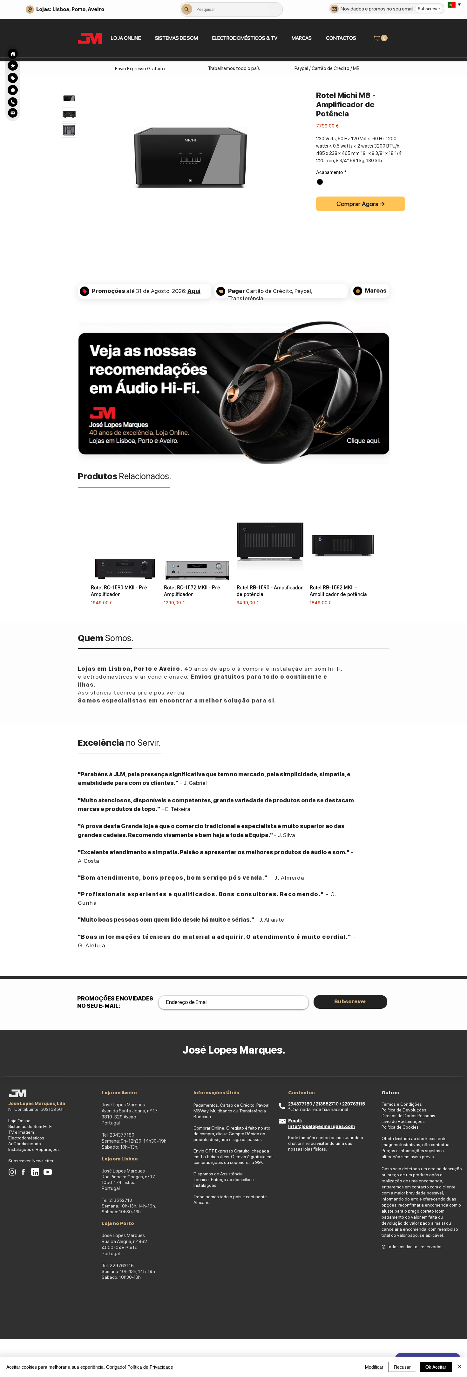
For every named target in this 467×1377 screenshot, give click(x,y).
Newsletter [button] (43, 1160)
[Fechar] (459, 1367)
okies (413, 1127)
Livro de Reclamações (403, 1121)
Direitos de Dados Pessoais (408, 1115)
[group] (233, 559)
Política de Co (395, 1127)
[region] (12, 77)
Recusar (402, 1367)
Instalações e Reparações (34, 1149)
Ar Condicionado (24, 1143)
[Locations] (30, 9)
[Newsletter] (334, 9)
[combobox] (231, 9)
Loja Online (19, 1120)
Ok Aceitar (435, 1367)
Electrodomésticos (26, 1137)
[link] (381, 38)
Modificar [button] (374, 1367)
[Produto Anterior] (81, 559)
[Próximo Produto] (385, 559)
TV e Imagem (21, 1132)
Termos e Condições (402, 1104)
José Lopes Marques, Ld (35, 1103)
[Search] (13, 54)
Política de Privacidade (150, 1367)
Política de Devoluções (404, 1109)
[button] (176, 38)
